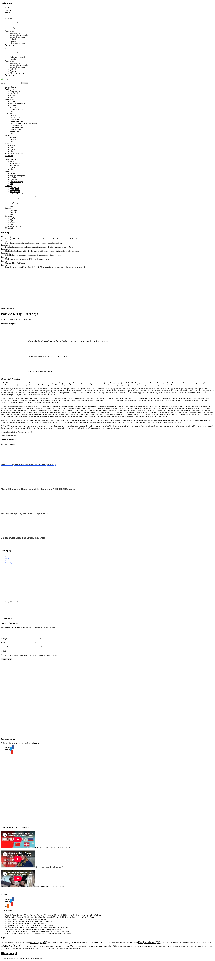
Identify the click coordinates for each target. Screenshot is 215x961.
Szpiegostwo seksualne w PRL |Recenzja (42, 356)
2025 (18, 942)
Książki (12, 146)
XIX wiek (33, 948)
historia (79, 942)
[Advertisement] (43, 583)
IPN (165, 942)
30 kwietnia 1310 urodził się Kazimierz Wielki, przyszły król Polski (37, 929)
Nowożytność (15, 119)
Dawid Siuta (13, 319)
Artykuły (8, 113)
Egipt (59, 942)
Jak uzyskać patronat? (17, 43)
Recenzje (8, 144)
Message (4, 639)
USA (200, 946)
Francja (68, 942)
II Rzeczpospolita (16, 125)
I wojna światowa (175, 942)
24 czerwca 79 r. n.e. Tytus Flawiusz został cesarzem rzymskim (32, 925)
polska (111, 946)
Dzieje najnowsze (16, 129)
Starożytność (14, 115)
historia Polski (93, 942)
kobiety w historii (189, 942)
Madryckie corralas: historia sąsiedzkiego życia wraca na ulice (27, 259)
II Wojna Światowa (129, 942)
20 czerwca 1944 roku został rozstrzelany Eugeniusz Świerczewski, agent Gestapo (39, 927)
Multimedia (9, 156)
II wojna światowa (16, 127)
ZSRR (62, 948)
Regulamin (14, 25)
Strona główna (10, 87)
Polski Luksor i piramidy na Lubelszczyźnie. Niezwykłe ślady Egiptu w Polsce (33, 255)
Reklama (13, 41)
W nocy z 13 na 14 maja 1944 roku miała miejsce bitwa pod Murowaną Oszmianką (41, 933)
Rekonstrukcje (15, 91)
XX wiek (52, 948)
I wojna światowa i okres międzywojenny (24, 123)
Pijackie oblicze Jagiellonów (15, 263)
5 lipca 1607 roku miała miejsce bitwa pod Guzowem (29, 923)
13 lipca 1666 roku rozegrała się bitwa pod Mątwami (28, 919)
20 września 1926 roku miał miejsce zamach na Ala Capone (74, 917)
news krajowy (28, 946)
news (13, 945)
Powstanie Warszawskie (125, 946)
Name (3, 643)
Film (11, 148)
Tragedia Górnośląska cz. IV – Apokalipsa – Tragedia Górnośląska (29, 915)
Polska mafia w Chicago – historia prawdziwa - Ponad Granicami (28, 917)
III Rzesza (115, 942)
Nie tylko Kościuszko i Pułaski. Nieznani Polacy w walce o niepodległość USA (33, 243)
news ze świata (40, 946)
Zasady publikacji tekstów (19, 35)
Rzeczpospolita (161, 946)
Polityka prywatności (17, 27)
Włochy (24, 948)
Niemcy (67, 946)
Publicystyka (9, 99)
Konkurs (201, 942)
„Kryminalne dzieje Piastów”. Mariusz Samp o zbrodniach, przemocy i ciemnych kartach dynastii (62, 341)
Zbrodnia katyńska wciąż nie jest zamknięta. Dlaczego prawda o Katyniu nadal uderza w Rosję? (39, 247)
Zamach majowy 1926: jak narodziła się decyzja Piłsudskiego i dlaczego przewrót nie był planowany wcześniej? (45, 267)
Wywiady (13, 107)
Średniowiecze (15, 117)
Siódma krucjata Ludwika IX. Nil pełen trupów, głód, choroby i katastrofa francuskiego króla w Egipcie (42, 251)
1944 (4, 942)
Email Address (6, 647)
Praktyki (13, 39)
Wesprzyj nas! (10, 45)
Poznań (137, 946)
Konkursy (13, 137)
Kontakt (13, 29)
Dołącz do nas (15, 33)
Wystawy (13, 95)
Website (3, 651)
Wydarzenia (9, 89)
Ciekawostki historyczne (14, 154)
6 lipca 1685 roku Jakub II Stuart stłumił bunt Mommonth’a (31, 921)
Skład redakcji (15, 23)
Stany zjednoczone (181, 946)
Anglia (26, 942)
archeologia (38, 942)
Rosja (152, 946)
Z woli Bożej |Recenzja (36, 371)
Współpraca (9, 31)
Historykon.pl (9, 953)
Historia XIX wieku (17, 121)
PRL (144, 946)
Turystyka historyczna (17, 103)
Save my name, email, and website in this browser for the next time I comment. (31, 655)
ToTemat (8, 929)
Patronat (85, 946)
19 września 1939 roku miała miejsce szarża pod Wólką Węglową (77, 915)
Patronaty (13, 139)
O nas (12, 21)
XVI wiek (43, 948)
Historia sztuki (15, 131)
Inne (11, 97)
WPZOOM (38, 958)
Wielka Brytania (13, 948)
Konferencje (14, 93)
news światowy (53, 946)
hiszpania (106, 942)
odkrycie (77, 946)
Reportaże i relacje (16, 109)
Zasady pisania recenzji (18, 37)
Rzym (171, 946)
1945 (10, 942)
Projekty (8, 135)
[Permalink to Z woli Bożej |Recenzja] (16, 371)
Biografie (13, 105)
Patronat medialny (97, 946)
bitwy (51, 942)
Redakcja (8, 19)
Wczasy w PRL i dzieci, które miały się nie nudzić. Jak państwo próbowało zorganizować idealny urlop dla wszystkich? (47, 239)
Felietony (13, 101)
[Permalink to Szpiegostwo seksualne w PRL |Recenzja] (16, 356)
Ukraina (192, 946)
